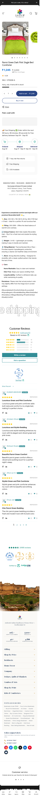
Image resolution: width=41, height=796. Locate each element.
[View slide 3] (21, 779)
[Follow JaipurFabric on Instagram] (6, 747)
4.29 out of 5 (25, 333)
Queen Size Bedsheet (12, 718)
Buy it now (19, 100)
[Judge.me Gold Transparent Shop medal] (9, 556)
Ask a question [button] (20, 360)
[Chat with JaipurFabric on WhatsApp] (15, 747)
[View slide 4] (23, 779)
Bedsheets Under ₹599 (11, 706)
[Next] (36, 2)
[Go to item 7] (27, 57)
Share (7, 107)
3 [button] (20, 525)
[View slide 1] (16, 779)
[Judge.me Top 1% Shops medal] (30, 556)
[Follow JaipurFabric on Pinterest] (30, 747)
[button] (10, 340)
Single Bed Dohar (18, 711)
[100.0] (19, 373)
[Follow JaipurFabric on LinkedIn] (25, 747)
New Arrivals (30, 725)
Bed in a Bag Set (17, 723)
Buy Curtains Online (16, 713)
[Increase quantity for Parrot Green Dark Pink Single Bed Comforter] (12, 93)
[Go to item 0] (12, 57)
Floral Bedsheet (25, 718)
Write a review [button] (20, 355)
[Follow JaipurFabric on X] (20, 747)
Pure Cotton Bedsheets (27, 706)
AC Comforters (16, 716)
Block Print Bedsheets (12, 708)
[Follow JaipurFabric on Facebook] (11, 747)
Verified (18, 380)
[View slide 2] (18, 779)
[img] (7, 397)
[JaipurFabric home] (19, 617)
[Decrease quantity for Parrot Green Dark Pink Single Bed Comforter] (4, 93)
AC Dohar (24, 708)
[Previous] (3, 2)
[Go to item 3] (17, 57)
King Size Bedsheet (28, 716)
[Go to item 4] (20, 57)
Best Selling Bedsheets (18, 725)
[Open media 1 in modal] (25, 25)
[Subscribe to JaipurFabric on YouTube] (6, 752)
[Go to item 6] (25, 57)
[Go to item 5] (22, 57)
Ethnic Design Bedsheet (20, 720)
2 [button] (17, 525)
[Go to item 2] (14, 57)
